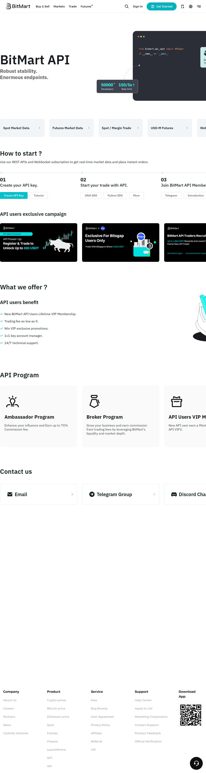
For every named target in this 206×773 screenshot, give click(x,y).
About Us (9, 700)
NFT (50, 758)
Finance (52, 741)
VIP (93, 749)
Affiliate (96, 733)
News (7, 725)
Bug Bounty (99, 708)
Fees (94, 700)
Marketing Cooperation (151, 717)
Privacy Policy (100, 725)
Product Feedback (148, 733)
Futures (52, 733)
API (49, 766)
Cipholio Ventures (15, 733)
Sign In (138, 6)
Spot (50, 725)
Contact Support (147, 725)
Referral (96, 741)
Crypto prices (56, 700)
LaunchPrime (56, 749)
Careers (8, 708)
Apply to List (143, 708)
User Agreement (102, 717)
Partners (9, 717)
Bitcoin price (56, 708)
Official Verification (148, 741)
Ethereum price (58, 717)
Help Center (143, 700)
